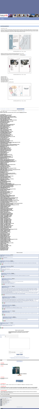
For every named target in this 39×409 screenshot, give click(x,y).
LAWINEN (1, 180)
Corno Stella (2, 188)
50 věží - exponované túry (4, 129)
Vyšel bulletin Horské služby (4, 201)
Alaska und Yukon (3, 158)
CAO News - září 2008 (3, 218)
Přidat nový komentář (19, 252)
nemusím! (3, 384)
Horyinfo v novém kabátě (4, 245)
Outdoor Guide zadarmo (3, 177)
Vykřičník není (23, 384)
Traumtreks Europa (3, 191)
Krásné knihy (2, 174)
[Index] (19, 15)
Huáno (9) (18, 391)
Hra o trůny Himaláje (3, 138)
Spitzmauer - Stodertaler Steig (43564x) (32, 387)
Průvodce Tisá (2, 211)
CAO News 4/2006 (2, 235)
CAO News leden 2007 (3, 238)
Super (1, 384)
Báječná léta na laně (3, 192)
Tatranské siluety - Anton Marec (4, 225)
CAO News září (2, 207)
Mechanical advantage (3, 125)
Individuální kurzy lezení (4, 364)
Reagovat (11, 260)
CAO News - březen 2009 (3, 212)
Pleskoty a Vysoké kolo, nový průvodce (6, 116)
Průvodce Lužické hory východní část (5, 136)
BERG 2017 (2, 155)
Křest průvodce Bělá (3, 118)
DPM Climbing (2, 175)
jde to (15, 384)
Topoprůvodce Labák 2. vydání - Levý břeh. (6, 117)
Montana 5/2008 (2, 217)
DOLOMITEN (2, 172)
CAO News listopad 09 (3, 206)
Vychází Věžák (2, 120)
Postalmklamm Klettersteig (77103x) (4, 387)
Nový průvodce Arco (3, 140)
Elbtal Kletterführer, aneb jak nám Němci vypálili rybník (8, 142)
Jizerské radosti (27, 384)
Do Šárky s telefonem (3, 148)
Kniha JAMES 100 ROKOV (4, 132)
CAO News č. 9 (2, 244)
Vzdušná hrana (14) (9, 391)
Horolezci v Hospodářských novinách (5, 198)
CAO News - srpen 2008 (3, 219)
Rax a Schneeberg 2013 (3, 181)
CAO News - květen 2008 (3, 220)
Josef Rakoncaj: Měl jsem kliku (4, 131)
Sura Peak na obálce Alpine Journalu (5, 124)
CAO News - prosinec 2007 (4, 226)
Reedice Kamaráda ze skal (4, 149)
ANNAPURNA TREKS (3, 187)
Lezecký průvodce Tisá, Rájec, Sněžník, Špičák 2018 (8, 144)
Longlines (1, 163)
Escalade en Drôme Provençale (4, 185)
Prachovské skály (2, 147)
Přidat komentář (20, 110)
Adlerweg (1, 151)
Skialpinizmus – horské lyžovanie (5, 223)
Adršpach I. (2, 123)
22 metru (10, 384)
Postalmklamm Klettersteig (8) (26, 391)
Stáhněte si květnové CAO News (5, 210)
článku (11, 397)
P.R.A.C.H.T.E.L (2, 178)
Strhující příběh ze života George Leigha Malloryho (7, 204)
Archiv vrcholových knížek (4, 193)
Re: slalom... (31, 384)
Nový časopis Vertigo (3, 240)
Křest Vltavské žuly (3, 122)
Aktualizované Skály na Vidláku (5, 121)
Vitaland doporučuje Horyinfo (4, 213)
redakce (4, 110)
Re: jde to (13, 384)
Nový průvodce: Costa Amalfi (4, 170)
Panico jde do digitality (3, 156)
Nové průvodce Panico (3, 166)
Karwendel (1, 153)
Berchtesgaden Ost (3, 179)
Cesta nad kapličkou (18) (3, 391)
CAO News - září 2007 (3, 230)
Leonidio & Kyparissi (3, 133)
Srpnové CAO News (3, 231)
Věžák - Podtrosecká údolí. (4, 119)
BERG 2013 (2, 182)
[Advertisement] (19, 7)
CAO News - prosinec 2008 (4, 215)
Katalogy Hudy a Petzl (3, 194)
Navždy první (2, 143)
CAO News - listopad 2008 (4, 216)
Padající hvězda (2, 167)
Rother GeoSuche (2, 141)
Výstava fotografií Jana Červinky (5, 242)
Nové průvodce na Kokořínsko (4, 135)
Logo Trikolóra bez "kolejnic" (3, 402)
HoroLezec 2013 (2, 171)
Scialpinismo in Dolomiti (4, 183)
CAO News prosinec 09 (3, 205)
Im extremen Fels (2, 165)
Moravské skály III (3, 139)
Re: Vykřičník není (19, 384)
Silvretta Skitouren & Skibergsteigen (5, 196)
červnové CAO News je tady (4, 209)
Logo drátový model (2, 403)
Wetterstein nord (2, 162)
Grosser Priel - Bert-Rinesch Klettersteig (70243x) (16, 387)
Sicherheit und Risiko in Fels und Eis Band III (7, 239)
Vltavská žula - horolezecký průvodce (5, 161)
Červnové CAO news (3, 233)
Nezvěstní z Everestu (3, 189)
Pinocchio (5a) (2, 378)
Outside (1, 243)
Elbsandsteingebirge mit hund (4, 157)
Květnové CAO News (3, 234)
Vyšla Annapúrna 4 (3, 202)
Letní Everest (2, 247)
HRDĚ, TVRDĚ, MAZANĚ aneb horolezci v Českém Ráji (8, 169)
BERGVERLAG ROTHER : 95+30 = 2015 (6, 164)
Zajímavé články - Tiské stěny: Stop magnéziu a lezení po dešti (9, 203)
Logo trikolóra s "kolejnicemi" (3, 401)
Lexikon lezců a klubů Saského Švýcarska (6, 168)
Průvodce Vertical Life (3, 176)
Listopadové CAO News (3, 241)
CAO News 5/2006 (2, 152)
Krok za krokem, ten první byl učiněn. (5, 173)
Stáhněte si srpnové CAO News (4, 208)
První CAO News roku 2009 (4, 214)
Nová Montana (2, 248)
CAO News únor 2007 (3, 237)
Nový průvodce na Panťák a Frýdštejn (5, 195)
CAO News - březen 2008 (3, 222)
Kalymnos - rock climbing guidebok (5, 159)
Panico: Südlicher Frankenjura (4, 186)
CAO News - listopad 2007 (4, 227)
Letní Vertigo (2, 232)
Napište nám (22, 112)
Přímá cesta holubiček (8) (33, 391)
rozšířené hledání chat (19, 361)
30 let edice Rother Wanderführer (5, 160)
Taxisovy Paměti (2, 137)
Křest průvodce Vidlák (3, 127)
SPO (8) (21, 391)
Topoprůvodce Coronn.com (4, 199)
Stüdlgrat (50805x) (25, 387)
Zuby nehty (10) (14, 391)
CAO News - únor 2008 (3, 224)
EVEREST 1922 (2, 128)
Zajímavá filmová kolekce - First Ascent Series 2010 (8, 200)
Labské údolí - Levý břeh (4, 150)
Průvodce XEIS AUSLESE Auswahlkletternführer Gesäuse (8, 184)
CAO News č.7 (2, 246)
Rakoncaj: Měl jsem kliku (4, 134)
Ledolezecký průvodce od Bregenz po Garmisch (7, 197)
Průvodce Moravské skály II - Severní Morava (6, 145)
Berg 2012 (1, 190)
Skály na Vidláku (2, 126)
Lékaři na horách (2, 130)
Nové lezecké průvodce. (3, 115)
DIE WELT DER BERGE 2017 (4, 154)
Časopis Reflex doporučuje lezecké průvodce (7, 229)
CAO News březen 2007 (3, 236)
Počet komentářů (14, 110)
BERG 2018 (2, 146)
